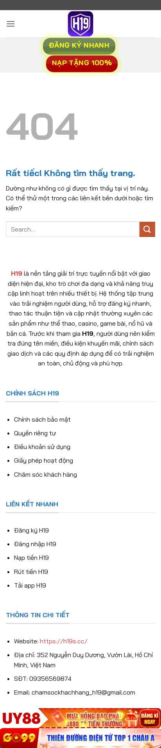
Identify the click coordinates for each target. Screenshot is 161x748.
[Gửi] (147, 229)
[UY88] (80, 718)
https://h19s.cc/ (64, 641)
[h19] (80, 23)
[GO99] (80, 738)
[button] (10, 23)
